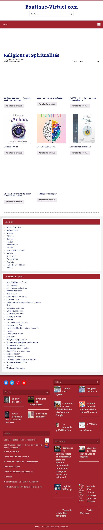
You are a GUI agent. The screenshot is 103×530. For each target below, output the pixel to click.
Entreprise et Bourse (15, 308)
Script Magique (86, 511)
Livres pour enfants (15, 325)
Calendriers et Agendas (17, 296)
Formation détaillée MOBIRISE (64, 513)
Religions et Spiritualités (17, 339)
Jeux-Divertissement (15, 250)
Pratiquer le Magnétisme (38, 401)
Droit (9, 305)
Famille (10, 242)
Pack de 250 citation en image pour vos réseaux (91, 493)
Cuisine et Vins (13, 299)
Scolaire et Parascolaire (17, 362)
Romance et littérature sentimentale (22, 342)
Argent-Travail (12, 230)
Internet (10, 248)
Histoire (10, 319)
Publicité (10, 262)
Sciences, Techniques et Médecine (22, 360)
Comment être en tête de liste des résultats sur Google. (64, 409)
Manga (9, 331)
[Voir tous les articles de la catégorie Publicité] (97, 382)
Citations (10, 236)
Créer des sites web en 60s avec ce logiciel (88, 452)
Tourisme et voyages (15, 368)
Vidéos (9, 268)
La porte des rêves (16, 400)
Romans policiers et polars (18, 348)
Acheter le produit (14, 106)
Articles (10, 233)
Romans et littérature (16, 345)
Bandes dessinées (14, 291)
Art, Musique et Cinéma (17, 288)
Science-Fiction (13, 354)
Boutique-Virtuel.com (51, 6)
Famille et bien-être (15, 314)
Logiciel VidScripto (64, 489)
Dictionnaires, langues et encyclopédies (24, 302)
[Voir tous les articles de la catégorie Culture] (47, 392)
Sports (9, 365)
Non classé (11, 256)
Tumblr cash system (63, 391)
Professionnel (12, 259)
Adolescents (12, 285)
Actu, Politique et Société (17, 282)
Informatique (12, 245)
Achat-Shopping (14, 227)
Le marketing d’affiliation (64, 427)
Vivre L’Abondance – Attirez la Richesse (13, 418)
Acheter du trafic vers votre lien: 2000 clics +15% (88, 408)
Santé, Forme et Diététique (18, 351)
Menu (5, 24)
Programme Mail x (92, 390)
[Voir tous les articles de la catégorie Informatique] (97, 441)
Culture (10, 239)
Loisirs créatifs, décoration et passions (23, 328)
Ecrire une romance (41, 415)
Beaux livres (12, 294)
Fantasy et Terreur (14, 317)
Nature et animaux (15, 334)
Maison (10, 253)
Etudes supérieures (15, 311)
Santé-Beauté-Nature (16, 265)
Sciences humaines (15, 357)
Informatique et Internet (17, 322)
